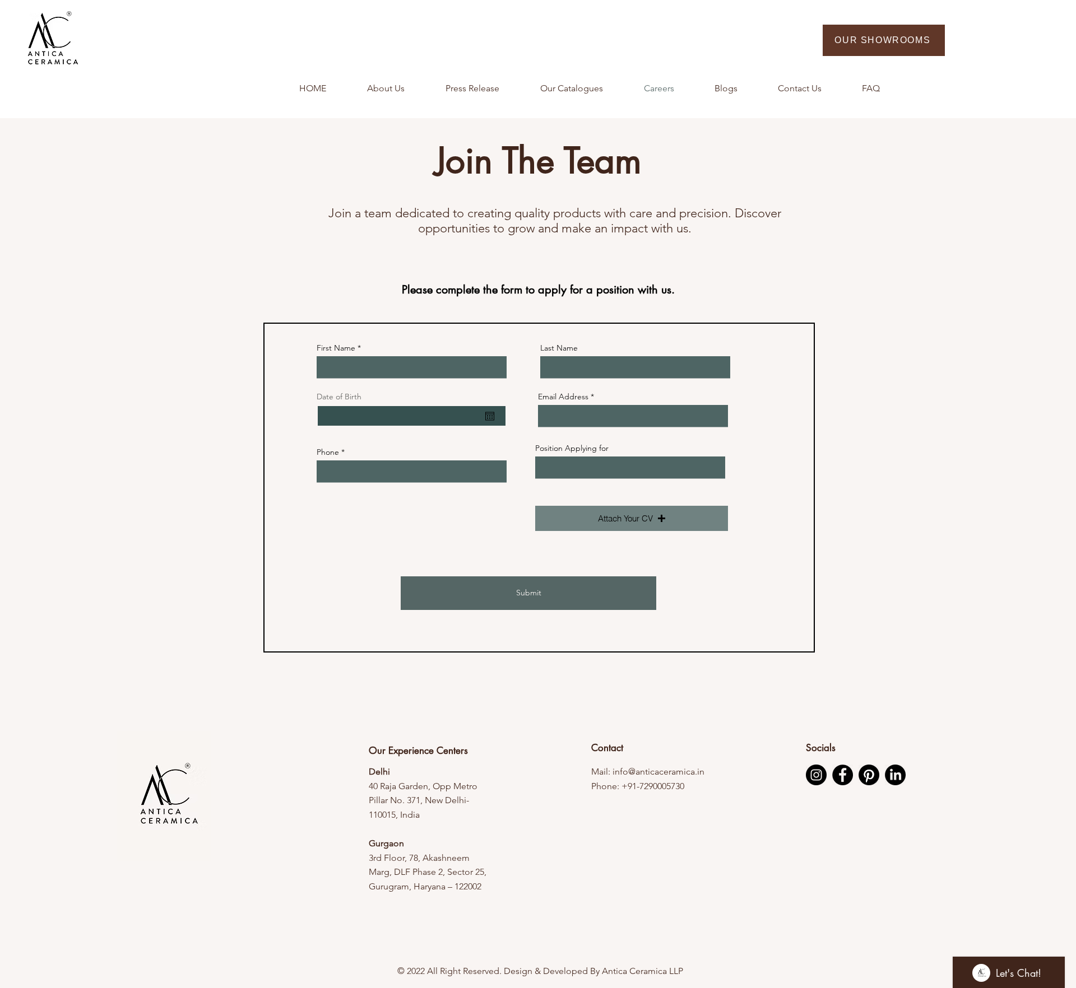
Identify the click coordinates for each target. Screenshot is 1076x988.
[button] (631, 518)
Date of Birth (339, 396)
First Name (336, 348)
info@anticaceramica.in (658, 771)
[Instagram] (816, 775)
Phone (328, 452)
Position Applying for (572, 448)
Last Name (559, 348)
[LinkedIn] (895, 775)
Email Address (563, 396)
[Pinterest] (869, 775)
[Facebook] (842, 775)
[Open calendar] (489, 416)
